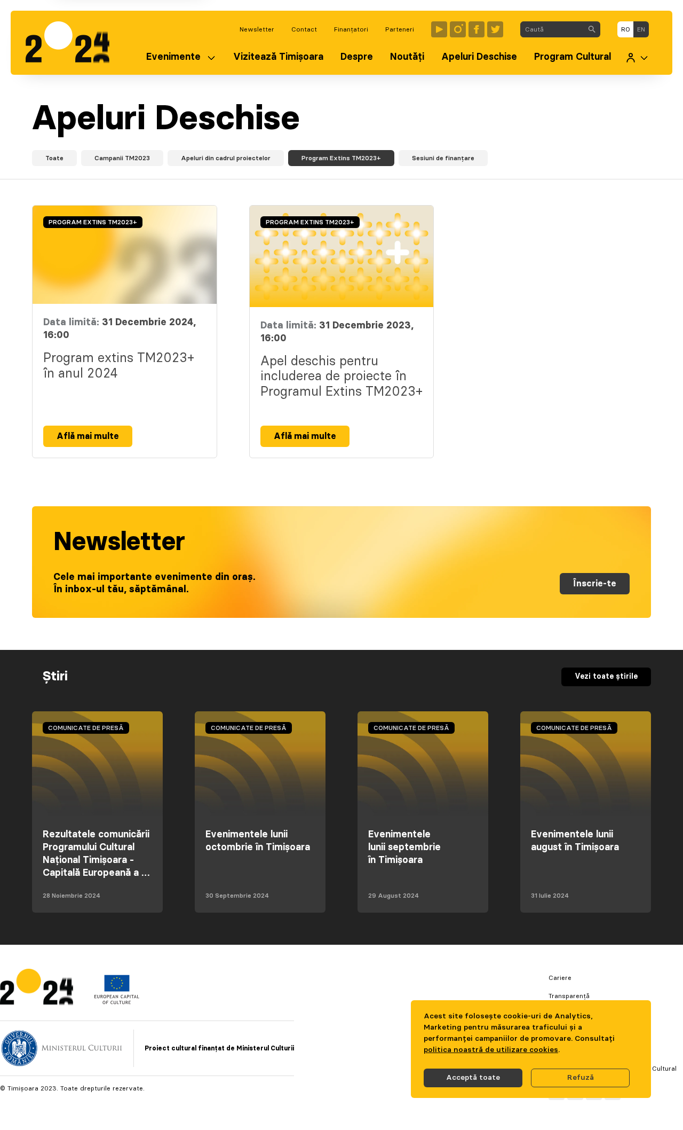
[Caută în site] (591, 29)
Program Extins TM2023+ (341, 158)
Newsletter (257, 29)
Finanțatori (351, 29)
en (641, 29)
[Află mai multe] (125, 255)
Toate (54, 158)
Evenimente (173, 57)
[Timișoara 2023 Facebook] (476, 29)
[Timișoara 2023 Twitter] (495, 29)
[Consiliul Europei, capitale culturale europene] (116, 1002)
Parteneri (399, 29)
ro (625, 29)
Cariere (560, 978)
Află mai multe (88, 436)
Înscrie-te (594, 583)
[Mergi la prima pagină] (73, 43)
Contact (304, 29)
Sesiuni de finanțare (443, 158)
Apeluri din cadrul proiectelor (226, 158)
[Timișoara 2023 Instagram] (458, 29)
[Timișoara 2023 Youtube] (439, 29)
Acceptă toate (473, 1077)
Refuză (580, 1077)
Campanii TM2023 (122, 158)
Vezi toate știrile (606, 676)
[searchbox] (552, 29)
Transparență (569, 996)
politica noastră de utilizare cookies (491, 1050)
